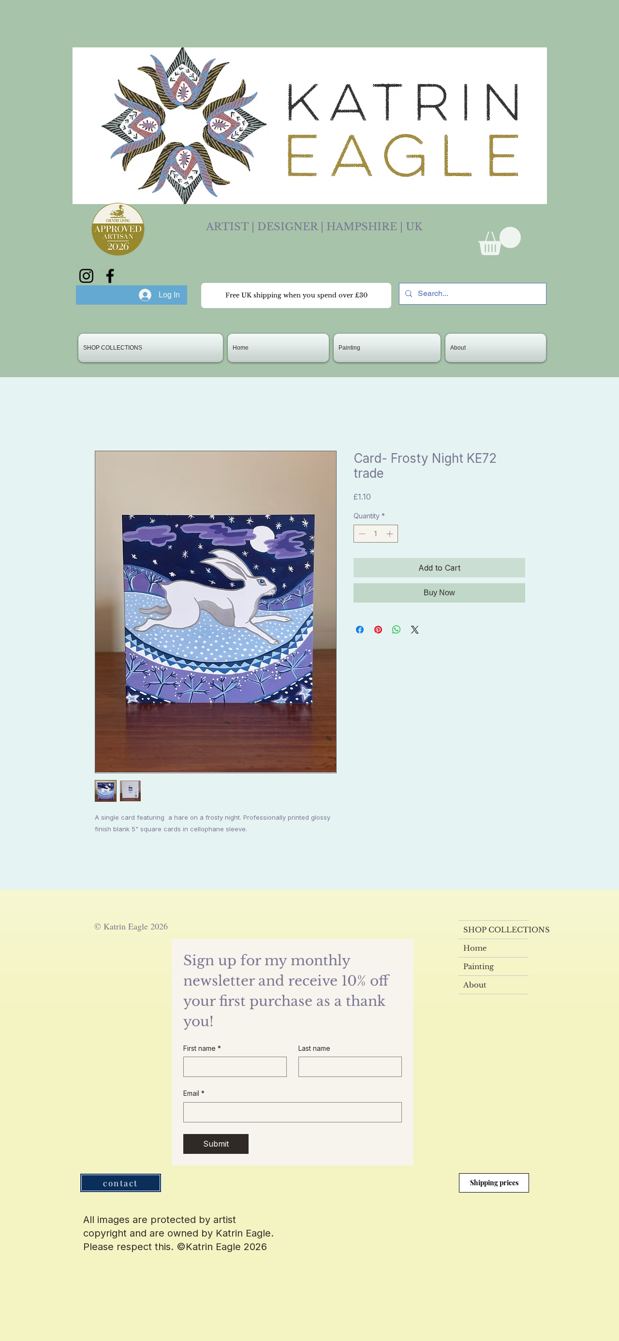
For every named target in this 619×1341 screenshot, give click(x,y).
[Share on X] (415, 629)
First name (202, 1048)
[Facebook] (110, 275)
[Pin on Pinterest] (378, 629)
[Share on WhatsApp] (396, 629)
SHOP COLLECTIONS (496, 929)
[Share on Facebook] (360, 629)
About (474, 984)
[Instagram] (86, 275)
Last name (314, 1048)
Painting (478, 966)
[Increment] (390, 533)
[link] (499, 241)
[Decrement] (361, 533)
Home (475, 948)
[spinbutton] (375, 533)
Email (194, 1093)
